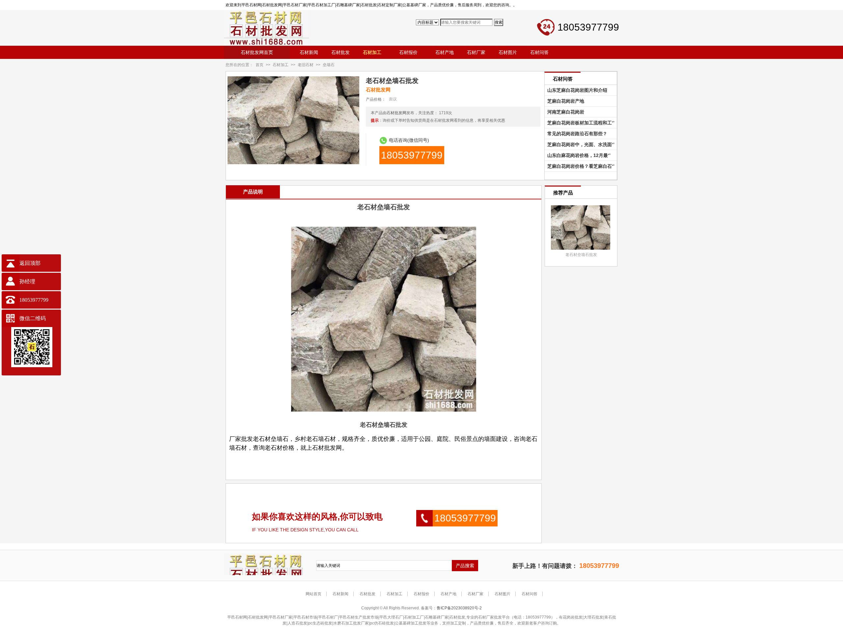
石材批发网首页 (257, 52)
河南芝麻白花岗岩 (564, 111)
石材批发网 (396, 113)
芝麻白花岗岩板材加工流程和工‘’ (579, 122)
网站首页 (313, 594)
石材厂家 (475, 594)
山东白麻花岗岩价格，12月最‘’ (578, 155)
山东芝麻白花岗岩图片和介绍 (576, 90)
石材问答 (529, 594)
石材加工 (280, 65)
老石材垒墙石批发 (581, 254)
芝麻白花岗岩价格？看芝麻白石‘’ (579, 166)
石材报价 (421, 594)
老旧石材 (305, 65)
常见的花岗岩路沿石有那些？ (576, 133)
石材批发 (367, 594)
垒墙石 (329, 65)
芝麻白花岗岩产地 (564, 101)
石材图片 (502, 594)
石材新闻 (340, 594)
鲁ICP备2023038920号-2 (459, 608)
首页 (259, 65)
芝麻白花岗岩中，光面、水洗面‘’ (579, 144)
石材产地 (448, 594)
